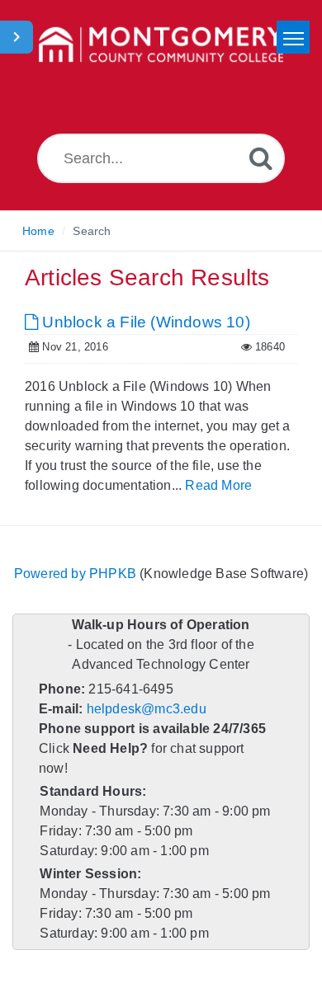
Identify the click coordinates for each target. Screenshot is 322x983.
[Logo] (161, 45)
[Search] (260, 158)
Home (38, 231)
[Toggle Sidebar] (16, 37)
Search (92, 231)
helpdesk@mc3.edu (146, 709)
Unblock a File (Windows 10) (144, 322)
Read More (218, 485)
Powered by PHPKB (75, 574)
